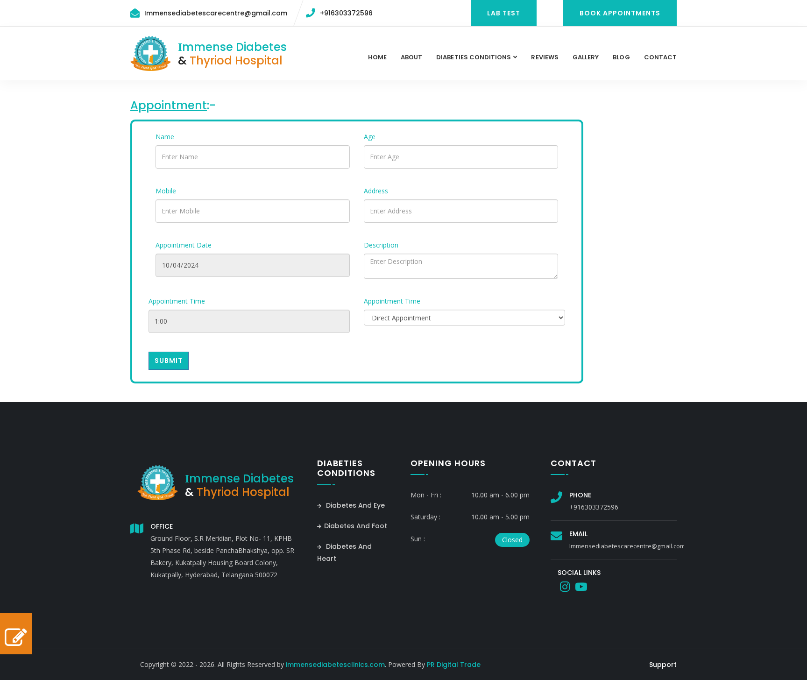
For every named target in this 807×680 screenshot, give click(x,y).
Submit (169, 360)
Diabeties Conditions (473, 57)
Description (381, 245)
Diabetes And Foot (355, 526)
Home (377, 57)
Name (165, 136)
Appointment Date (184, 245)
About (411, 57)
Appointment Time (177, 301)
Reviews (544, 57)
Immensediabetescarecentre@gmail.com (215, 13)
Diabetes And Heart (344, 552)
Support (663, 664)
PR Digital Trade (454, 664)
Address (376, 190)
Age (369, 136)
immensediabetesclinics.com (335, 664)
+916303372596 (346, 13)
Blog (621, 57)
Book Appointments (620, 13)
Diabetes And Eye (354, 505)
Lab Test (503, 13)
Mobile (166, 190)
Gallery (586, 57)
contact (660, 57)
